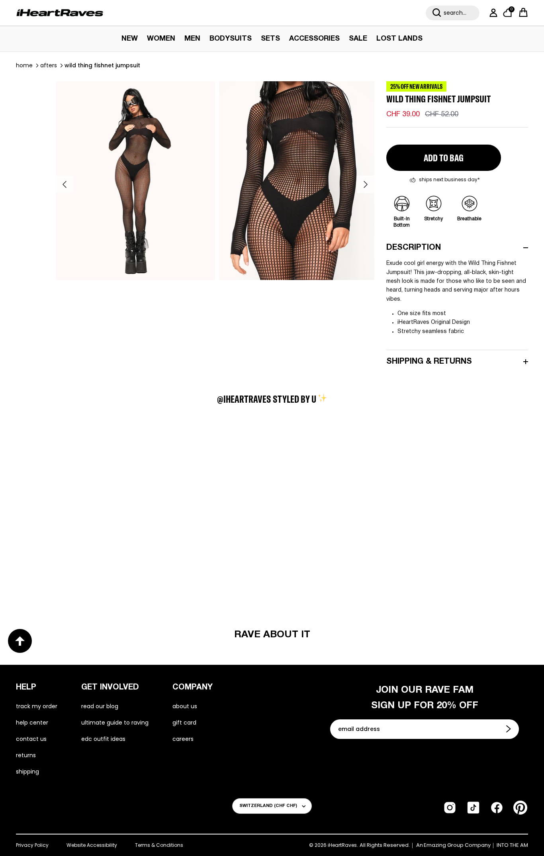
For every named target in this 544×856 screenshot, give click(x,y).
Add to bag (444, 158)
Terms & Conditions (159, 845)
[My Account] (491, 13)
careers (183, 739)
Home (24, 65)
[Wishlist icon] (72, 466)
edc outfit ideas (103, 739)
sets (270, 38)
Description (413, 247)
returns (26, 755)
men (192, 38)
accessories (314, 38)
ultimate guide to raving (115, 723)
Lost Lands (399, 38)
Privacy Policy (32, 845)
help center (32, 723)
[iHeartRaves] (60, 13)
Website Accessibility (92, 845)
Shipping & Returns (429, 361)
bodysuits (230, 38)
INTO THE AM (512, 845)
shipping (27, 772)
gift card (184, 723)
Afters (48, 65)
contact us (31, 739)
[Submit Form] (509, 728)
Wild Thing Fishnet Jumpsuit (102, 65)
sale (358, 38)
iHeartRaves (342, 845)
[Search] (436, 12)
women (161, 38)
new (129, 38)
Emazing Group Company (457, 845)
